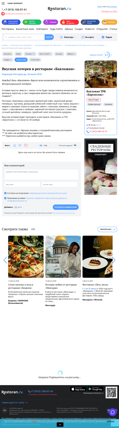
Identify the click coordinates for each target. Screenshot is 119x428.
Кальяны (108, 104)
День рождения (67, 22)
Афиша (69, 28)
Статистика (35, 60)
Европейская (96, 111)
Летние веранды (30, 22)
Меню (18, 54)
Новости (89, 28)
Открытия (101, 28)
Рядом (109, 37)
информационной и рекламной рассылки (48, 193)
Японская (95, 113)
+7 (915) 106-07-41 (42, 391)
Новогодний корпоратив (10, 22)
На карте (89, 37)
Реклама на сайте (109, 11)
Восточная (106, 111)
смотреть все (105, 229)
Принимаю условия (37, 199)
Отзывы (30, 54)
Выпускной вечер (89, 22)
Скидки (79, 28)
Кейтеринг (42, 28)
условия (110, 421)
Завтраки (109, 22)
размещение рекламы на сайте (18, 14)
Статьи (113, 28)
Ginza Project (93, 100)
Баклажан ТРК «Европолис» (96, 93)
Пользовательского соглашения (63, 213)
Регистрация (112, 7)
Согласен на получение (37, 193)
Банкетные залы (25, 28)
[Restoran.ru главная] (59, 9)
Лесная (93, 125)
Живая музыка (94, 104)
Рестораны (8, 28)
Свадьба (50, 22)
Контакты (7, 54)
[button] (114, 74)
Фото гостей (45, 54)
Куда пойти (56, 28)
